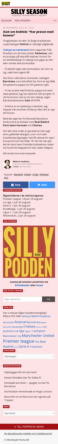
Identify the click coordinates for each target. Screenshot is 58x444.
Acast (39, 285)
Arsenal (20, 322)
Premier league (18, 341)
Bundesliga (17, 326)
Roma (16, 347)
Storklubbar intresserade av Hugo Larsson (28, 391)
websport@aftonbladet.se (36, 316)
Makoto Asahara (21, 161)
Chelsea (29, 326)
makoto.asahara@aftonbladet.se (28, 163)
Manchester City (12, 336)
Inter (45, 326)
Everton (39, 327)
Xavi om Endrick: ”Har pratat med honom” (28, 33)
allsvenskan (8, 322)
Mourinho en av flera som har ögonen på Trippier (27, 398)
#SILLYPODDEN (22, 20)
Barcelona (33, 322)
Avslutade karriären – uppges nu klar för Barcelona (27, 384)
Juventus (8, 331)
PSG (37, 341)
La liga (19, 331)
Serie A (24, 346)
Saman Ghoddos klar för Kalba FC (22, 377)
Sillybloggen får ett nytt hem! (20, 372)
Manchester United (38, 335)
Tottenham (36, 346)
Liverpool (38, 331)
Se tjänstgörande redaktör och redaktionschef (28, 433)
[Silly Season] (29, 12)
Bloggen (6, 20)
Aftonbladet (22, 285)
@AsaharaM (25, 166)
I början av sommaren (16, 49)
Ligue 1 (28, 331)
